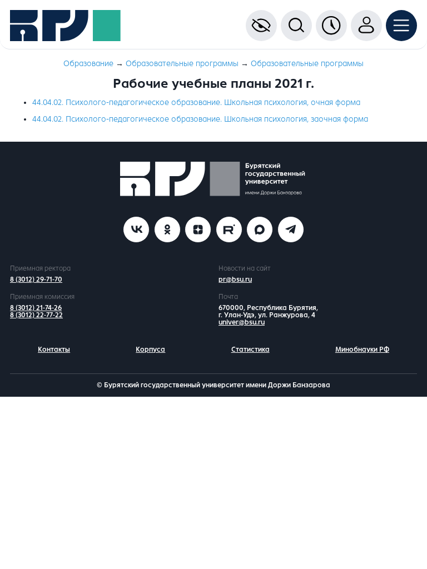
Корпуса (150, 349)
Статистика (250, 349)
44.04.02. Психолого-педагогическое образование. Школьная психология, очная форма (196, 102)
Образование (88, 63)
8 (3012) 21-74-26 (36, 308)
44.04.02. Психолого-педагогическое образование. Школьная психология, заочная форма (200, 119)
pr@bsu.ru (235, 279)
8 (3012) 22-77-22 (36, 315)
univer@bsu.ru (242, 322)
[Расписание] (331, 25)
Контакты (54, 349)
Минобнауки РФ (362, 349)
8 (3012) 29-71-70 (36, 279)
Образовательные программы (182, 63)
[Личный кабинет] (366, 25)
